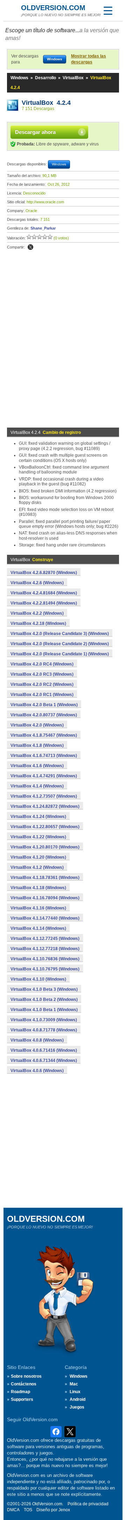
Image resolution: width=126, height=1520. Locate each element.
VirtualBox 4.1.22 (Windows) (38, 836)
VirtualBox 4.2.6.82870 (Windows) (43, 572)
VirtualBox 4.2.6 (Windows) (37, 582)
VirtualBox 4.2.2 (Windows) (37, 613)
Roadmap (20, 1391)
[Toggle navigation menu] (107, 10)
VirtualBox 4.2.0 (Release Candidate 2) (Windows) (59, 643)
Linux (75, 1391)
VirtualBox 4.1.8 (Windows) (37, 745)
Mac (74, 1384)
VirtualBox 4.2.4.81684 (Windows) (43, 593)
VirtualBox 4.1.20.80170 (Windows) (44, 847)
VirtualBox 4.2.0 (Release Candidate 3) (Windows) (59, 633)
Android (77, 1399)
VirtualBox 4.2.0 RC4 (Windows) (42, 664)
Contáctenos (23, 1384)
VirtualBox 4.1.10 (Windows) (38, 979)
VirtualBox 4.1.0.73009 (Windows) (43, 1019)
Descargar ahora (35, 132)
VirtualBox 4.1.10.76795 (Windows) (44, 969)
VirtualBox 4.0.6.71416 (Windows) (43, 1050)
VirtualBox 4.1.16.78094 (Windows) (44, 897)
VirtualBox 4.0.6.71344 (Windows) (43, 1060)
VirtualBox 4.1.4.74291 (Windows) (43, 775)
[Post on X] (30, 247)
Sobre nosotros (26, 1376)
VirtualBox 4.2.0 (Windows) (37, 725)
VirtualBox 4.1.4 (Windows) (37, 786)
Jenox (64, 1509)
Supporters (22, 1399)
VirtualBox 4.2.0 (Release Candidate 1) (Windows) (59, 654)
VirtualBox (73, 77)
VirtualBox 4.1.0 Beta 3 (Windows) (44, 989)
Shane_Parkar (43, 228)
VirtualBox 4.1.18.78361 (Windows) (44, 877)
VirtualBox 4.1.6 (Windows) (37, 765)
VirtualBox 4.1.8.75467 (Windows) (43, 735)
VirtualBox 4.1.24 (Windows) (38, 816)
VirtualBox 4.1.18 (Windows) (38, 887)
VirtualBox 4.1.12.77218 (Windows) (44, 948)
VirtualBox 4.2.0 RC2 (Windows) (42, 684)
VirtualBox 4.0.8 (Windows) (37, 1040)
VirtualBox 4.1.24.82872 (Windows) (44, 806)
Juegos (77, 1407)
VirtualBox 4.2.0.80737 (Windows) (43, 715)
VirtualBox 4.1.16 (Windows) (38, 908)
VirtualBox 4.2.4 (46, 102)
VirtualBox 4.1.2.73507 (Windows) (43, 796)
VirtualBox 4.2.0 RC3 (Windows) (42, 674)
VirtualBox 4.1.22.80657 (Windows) (44, 826)
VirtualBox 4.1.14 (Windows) (38, 928)
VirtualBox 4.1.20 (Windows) (38, 857)
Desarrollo (45, 77)
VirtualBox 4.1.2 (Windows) (37, 867)
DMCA (13, 1509)
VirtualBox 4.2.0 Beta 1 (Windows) (44, 704)
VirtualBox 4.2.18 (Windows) (38, 623)
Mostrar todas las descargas (88, 59)
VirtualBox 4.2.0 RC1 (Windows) (42, 694)
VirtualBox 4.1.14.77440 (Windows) (44, 918)
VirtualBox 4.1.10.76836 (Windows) (44, 958)
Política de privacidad (88, 1503)
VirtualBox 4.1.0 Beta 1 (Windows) (44, 1009)
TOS (28, 1509)
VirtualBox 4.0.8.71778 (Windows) (43, 1030)
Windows (19, 77)
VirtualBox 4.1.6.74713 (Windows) (43, 755)
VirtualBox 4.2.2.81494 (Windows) (43, 603)
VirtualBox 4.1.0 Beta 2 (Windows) (44, 999)
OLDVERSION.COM (53, 8)
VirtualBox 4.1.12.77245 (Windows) (44, 938)
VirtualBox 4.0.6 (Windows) (37, 1070)
